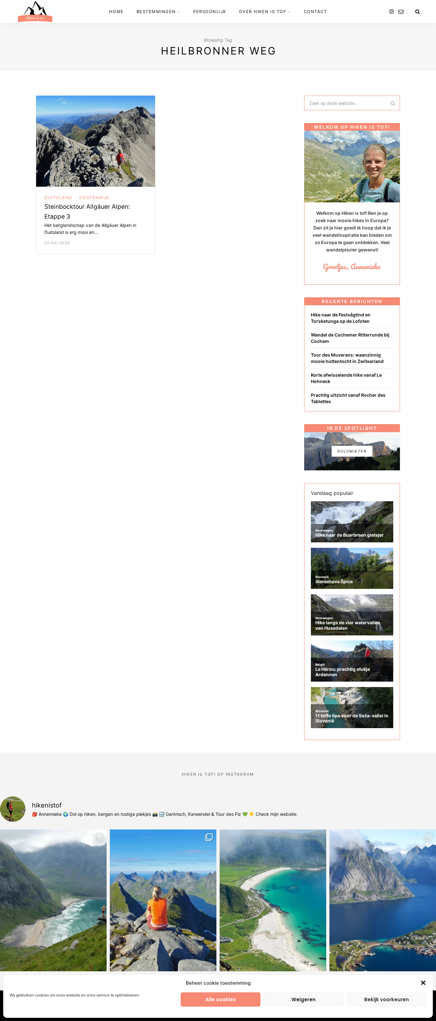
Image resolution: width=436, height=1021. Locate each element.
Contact (315, 11)
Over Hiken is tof (263, 11)
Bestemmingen (156, 11)
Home (116, 11)
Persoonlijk (209, 11)
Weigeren (303, 999)
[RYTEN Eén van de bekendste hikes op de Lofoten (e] (53, 900)
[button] (423, 983)
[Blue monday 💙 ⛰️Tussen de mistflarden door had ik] (273, 900)
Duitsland (58, 197)
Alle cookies (221, 999)
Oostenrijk (94, 197)
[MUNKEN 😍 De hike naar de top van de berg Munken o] (163, 900)
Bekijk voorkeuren (386, 999)
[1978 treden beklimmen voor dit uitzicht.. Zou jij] (382, 900)
